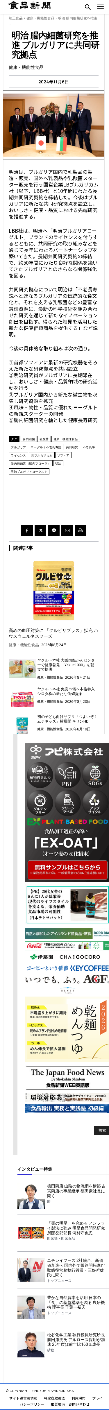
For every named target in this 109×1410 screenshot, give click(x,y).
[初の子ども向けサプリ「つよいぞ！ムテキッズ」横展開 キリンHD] (22, 724)
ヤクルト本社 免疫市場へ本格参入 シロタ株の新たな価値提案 (66, 691)
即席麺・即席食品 (61, 1238)
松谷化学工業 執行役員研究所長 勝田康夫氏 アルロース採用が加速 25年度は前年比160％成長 (76, 1339)
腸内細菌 (29, 439)
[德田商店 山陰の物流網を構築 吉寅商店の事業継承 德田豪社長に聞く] (31, 1196)
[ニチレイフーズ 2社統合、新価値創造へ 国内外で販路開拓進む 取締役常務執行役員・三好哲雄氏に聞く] (31, 1270)
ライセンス (18, 455)
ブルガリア (18, 447)
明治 (58, 463)
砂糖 (50, 1350)
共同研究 (72, 447)
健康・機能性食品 (40, 18)
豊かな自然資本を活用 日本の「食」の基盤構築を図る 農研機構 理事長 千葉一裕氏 (76, 1302)
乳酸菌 (44, 439)
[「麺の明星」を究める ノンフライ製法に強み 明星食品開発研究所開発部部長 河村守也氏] (31, 1233)
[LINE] (54, 530)
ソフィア (63, 455)
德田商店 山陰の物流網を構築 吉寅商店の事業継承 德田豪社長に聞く (76, 1191)
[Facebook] (27, 530)
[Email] (67, 530)
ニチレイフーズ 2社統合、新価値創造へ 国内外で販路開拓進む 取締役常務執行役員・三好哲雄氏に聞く (76, 1267)
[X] (40, 530)
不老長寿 (89, 447)
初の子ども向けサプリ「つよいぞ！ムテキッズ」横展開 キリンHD (67, 718)
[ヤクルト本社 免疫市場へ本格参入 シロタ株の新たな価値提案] (22, 697)
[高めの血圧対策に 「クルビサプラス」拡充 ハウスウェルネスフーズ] (54, 590)
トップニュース (59, 1280)
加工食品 (16, 18)
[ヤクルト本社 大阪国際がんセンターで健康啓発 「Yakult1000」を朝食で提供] (22, 668)
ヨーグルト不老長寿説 (46, 447)
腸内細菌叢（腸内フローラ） (31, 463)
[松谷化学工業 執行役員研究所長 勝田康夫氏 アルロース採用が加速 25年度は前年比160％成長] (31, 1345)
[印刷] (80, 530)
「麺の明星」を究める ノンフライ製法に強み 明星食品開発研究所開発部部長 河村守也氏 (76, 1228)
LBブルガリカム (42, 455)
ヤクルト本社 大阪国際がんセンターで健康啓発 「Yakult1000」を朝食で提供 (66, 664)
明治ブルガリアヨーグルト (29, 472)
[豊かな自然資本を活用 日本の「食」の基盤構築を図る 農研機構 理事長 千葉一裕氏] (31, 1307)
